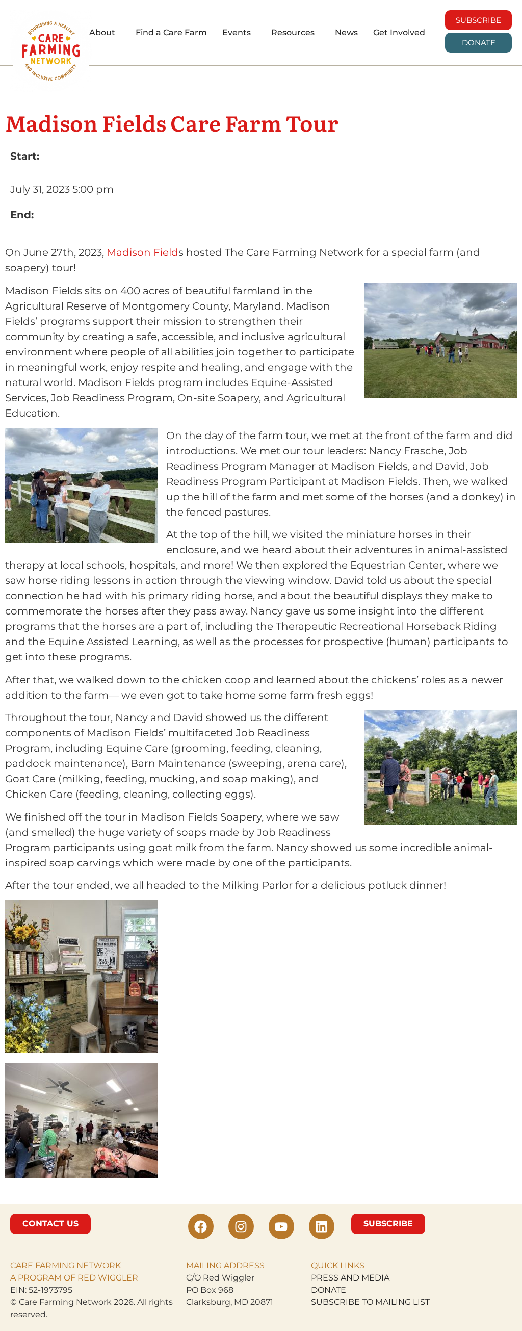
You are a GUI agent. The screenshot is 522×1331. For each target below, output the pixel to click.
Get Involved (399, 32)
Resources (293, 32)
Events (236, 32)
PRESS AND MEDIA (350, 1278)
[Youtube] (281, 1226)
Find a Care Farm (171, 32)
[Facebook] (201, 1226)
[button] (105, 32)
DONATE (328, 1290)
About (102, 32)
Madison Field (142, 252)
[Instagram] (241, 1226)
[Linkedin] (321, 1226)
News (346, 32)
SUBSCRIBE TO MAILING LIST (370, 1302)
